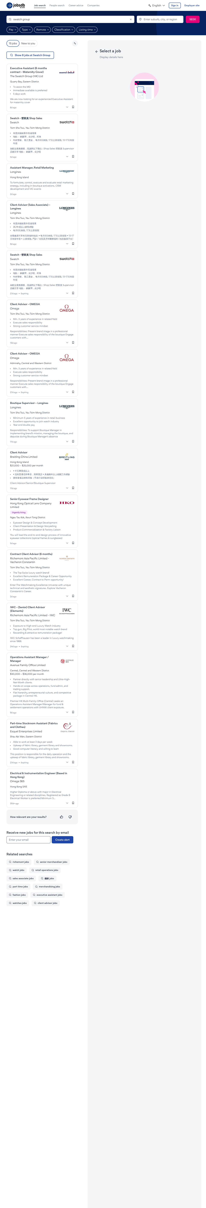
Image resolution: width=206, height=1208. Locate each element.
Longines (15, 171)
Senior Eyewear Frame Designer (29, 499)
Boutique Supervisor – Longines (29, 403)
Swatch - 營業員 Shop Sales (26, 118)
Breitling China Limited (23, 456)
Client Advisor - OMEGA (25, 304)
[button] (156, 5)
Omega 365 (17, 781)
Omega (14, 308)
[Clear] (130, 19)
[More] (67, 107)
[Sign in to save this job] (73, 107)
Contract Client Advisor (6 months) (31, 554)
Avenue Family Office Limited (28, 665)
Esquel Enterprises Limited (26, 731)
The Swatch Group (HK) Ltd (26, 76)
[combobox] (70, 19)
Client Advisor (18, 452)
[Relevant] (61, 817)
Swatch (14, 122)
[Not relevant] (70, 817)
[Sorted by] (75, 43)
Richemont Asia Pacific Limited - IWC (32, 615)
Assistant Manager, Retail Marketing (32, 167)
